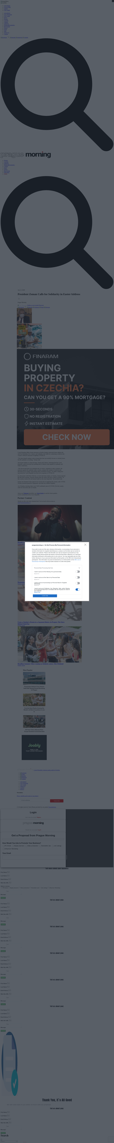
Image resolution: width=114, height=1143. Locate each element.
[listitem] (57, 568)
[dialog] (57, 571)
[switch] (78, 571)
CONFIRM (45, 595)
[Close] (85, 545)
